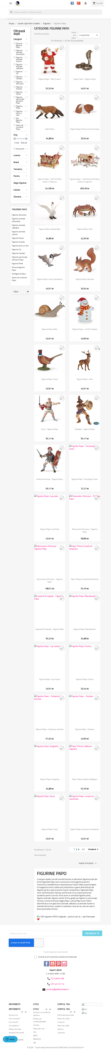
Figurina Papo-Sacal (50, 829)
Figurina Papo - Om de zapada (84, 329)
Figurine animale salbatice (18, 226)
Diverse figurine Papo (18, 268)
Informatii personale (66, 1015)
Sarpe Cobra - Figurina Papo (84, 79)
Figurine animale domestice (18, 220)
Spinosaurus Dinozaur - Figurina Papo (50, 580)
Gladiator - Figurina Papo (85, 429)
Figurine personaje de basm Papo (19, 258)
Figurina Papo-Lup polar (49, 529)
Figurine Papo (19, 209)
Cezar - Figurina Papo (49, 429)
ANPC (35, 1035)
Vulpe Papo (49, 129)
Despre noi (13, 1015)
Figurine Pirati (17, 263)
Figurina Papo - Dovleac (84, 729)
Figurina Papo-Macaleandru (85, 629)
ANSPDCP (37, 1039)
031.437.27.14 (57, 983)
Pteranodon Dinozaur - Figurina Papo (84, 530)
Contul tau (64, 1004)
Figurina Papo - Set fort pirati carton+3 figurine (49, 180)
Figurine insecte (18, 242)
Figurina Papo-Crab (84, 229)
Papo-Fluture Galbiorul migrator (84, 779)
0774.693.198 (57, 978)
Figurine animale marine (18, 233)
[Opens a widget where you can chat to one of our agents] (10, 1039)
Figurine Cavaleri (18, 253)
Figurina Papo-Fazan (49, 379)
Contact (36, 1025)
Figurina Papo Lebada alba (49, 229)
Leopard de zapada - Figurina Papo (49, 629)
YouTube (52, 963)
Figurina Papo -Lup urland (49, 679)
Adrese (60, 1029)
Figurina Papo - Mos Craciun (49, 79)
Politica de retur (15, 1029)
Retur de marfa (64, 1018)
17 (83, 849)
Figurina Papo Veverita (85, 279)
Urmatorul (93, 849)
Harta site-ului (38, 1028)
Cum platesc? (14, 1025)
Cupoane (61, 1032)
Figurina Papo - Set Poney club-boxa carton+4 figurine (84, 180)
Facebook (46, 963)
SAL (34, 1042)
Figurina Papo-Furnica (85, 679)
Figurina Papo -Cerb (85, 379)
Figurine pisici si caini (20, 245)
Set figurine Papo (19, 273)
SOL (34, 1032)
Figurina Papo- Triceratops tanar (85, 479)
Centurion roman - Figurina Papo (49, 479)
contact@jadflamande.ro (57, 989)
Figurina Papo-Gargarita (49, 779)
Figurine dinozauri (19, 214)
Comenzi (61, 1022)
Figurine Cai (16, 249)
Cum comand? (14, 1018)
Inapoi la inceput (88, 863)
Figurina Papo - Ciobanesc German (50, 729)
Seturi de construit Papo (19, 279)
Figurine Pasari (18, 238)
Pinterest (58, 963)
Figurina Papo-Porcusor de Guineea (84, 129)
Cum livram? (13, 1022)
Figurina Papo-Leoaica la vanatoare (84, 829)
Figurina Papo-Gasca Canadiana (49, 279)
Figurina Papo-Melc (49, 329)
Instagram (64, 963)
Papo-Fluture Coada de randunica (85, 579)
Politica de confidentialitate (39, 1020)
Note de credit (63, 1025)
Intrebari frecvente (16, 1032)
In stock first (89, 35)
